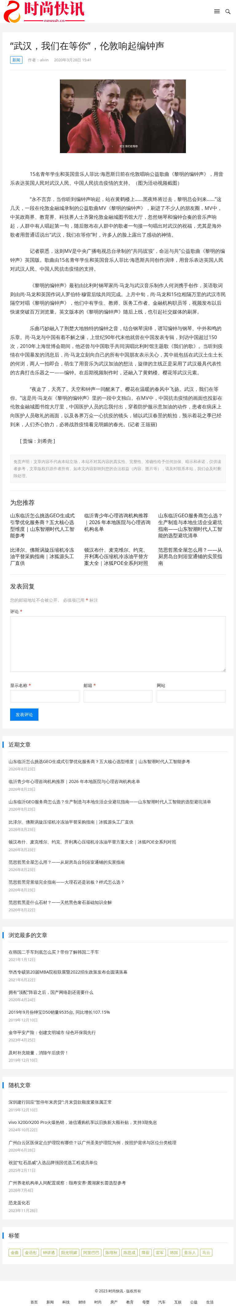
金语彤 (31, 1252)
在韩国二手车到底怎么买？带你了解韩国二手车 (54, 952)
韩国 (174, 1252)
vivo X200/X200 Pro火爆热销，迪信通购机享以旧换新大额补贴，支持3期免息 (83, 1122)
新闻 (16, 60)
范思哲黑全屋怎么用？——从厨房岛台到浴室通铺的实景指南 (190, 556)
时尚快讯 (115, 1291)
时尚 (98, 1302)
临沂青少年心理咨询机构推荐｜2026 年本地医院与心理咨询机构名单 (117, 522)
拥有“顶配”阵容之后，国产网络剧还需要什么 (51, 992)
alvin (44, 60)
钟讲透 (49, 1252)
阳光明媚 (69, 1252)
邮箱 (90, 685)
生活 (210, 1302)
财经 (82, 1302)
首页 (34, 1302)
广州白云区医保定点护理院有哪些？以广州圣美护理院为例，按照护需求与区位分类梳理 (92, 1142)
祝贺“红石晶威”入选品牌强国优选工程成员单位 (53, 1162)
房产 (114, 1302)
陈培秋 (111, 1252)
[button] (217, 13)
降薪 (146, 1252)
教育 (130, 1302)
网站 (161, 685)
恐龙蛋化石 (19, 1203)
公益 (194, 1302)
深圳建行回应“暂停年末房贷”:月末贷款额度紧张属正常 (60, 1102)
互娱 (178, 1302)
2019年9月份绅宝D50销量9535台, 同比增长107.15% (59, 1012)
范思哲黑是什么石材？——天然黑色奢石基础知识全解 (60, 902)
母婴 (146, 1302)
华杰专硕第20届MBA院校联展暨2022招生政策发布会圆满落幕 (68, 972)
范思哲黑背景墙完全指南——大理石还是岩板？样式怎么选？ (67, 882)
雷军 (160, 1252)
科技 (66, 1302)
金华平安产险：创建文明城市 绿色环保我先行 (52, 1032)
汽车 (162, 1302)
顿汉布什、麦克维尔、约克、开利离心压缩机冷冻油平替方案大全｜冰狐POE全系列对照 (116, 556)
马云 (206, 1252)
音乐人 (190, 1252)
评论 (16, 611)
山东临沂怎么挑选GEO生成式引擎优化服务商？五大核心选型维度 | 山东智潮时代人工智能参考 (42, 525)
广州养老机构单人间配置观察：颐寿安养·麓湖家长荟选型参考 (67, 1183)
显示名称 (20, 685)
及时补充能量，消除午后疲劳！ (39, 1052)
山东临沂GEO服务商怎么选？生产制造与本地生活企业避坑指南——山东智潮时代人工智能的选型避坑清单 (190, 525)
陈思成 (130, 1252)
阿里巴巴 (91, 1252)
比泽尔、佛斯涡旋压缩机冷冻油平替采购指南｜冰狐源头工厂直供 (42, 556)
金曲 (15, 1252)
